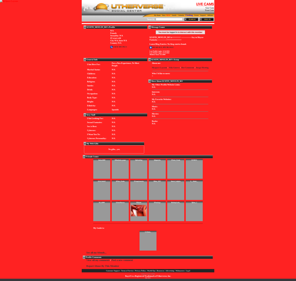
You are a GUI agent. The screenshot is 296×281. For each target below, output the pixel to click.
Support (203, 15)
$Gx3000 (102, 202)
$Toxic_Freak (175, 160)
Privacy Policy (140, 271)
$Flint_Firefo (120, 181)
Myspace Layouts (159, 67)
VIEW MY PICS (120, 47)
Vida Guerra (174, 67)
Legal (188, 271)
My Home (157, 15)
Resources (160, 271)
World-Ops (151, 271)
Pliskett (138, 202)
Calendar (181, 15)
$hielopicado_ (175, 202)
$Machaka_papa (120, 160)
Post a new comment (122, 260)
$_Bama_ (148, 232)
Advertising (170, 271)
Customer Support (113, 271)
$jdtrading (138, 160)
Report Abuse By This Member (102, 266)
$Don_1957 (157, 181)
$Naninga (157, 202)
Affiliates (210, 15)
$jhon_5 (194, 202)
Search (174, 15)
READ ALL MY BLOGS (162, 47)
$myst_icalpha (176, 181)
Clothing (189, 15)
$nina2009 (101, 160)
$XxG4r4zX (102, 181)
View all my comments (98, 260)
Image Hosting (202, 67)
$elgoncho (157, 160)
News (163, 15)
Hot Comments (187, 67)
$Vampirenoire (139, 181)
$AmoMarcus (120, 202)
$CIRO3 (194, 160)
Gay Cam (210, 8)
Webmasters (180, 271)
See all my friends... (96, 252)
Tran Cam (209, 10)
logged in (173, 32)
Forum (196, 15)
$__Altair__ (194, 181)
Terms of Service (127, 271)
